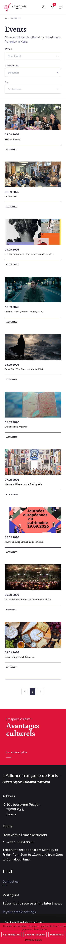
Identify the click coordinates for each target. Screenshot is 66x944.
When (8, 49)
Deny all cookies (35, 934)
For (7, 82)
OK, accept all (11, 934)
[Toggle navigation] (61, 8)
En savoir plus (16, 752)
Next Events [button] (15, 56)
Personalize (57, 934)
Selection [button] (13, 72)
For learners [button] (14, 89)
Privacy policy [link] (33, 939)
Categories (11, 65)
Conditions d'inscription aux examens (24, 922)
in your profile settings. (19, 912)
